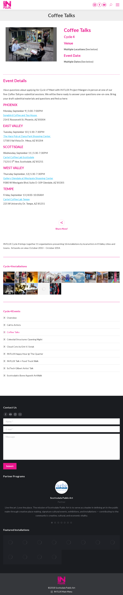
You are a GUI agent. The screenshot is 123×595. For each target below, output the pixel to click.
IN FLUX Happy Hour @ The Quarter (25, 353)
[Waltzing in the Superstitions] (98, 542)
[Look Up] (79, 277)
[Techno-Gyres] (44, 277)
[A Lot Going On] (56, 289)
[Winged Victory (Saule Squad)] (54, 542)
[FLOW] (114, 277)
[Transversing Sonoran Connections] (25, 557)
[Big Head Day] (44, 289)
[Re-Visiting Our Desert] (56, 277)
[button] (52, 522)
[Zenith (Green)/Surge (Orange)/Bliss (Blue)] (10, 542)
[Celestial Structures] (21, 289)
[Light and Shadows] (102, 277)
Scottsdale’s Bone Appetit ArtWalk (24, 375)
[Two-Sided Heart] (10, 557)
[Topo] (54, 557)
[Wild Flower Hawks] (83, 542)
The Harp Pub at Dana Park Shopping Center (27, 136)
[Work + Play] (9, 277)
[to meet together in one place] (32, 277)
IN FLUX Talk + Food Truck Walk (22, 361)
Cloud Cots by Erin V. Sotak (20, 346)
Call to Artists (14, 325)
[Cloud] (9, 289)
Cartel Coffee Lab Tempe (16, 199)
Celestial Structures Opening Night (24, 339)
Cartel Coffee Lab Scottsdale (18, 157)
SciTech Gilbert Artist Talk (20, 368)
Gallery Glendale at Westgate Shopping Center (28, 178)
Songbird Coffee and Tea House (20, 115)
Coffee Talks (13, 332)
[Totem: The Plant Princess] (39, 557)
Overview (12, 317)
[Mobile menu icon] (117, 5)
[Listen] (91, 277)
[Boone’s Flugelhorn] (32, 289)
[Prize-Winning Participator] (67, 277)
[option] (31, 44)
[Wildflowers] (69, 542)
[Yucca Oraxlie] (25, 542)
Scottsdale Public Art (61, 498)
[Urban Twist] (21, 277)
